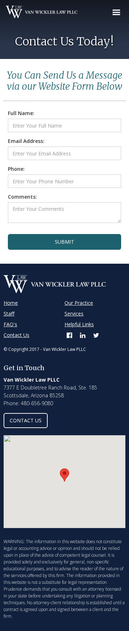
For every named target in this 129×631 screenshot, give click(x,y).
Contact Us (16, 335)
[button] (116, 12)
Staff (9, 313)
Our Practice (78, 302)
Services (73, 313)
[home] (38, 12)
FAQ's (10, 324)
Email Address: (26, 141)
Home (11, 302)
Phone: (16, 168)
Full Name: (21, 113)
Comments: (22, 196)
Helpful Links (79, 324)
